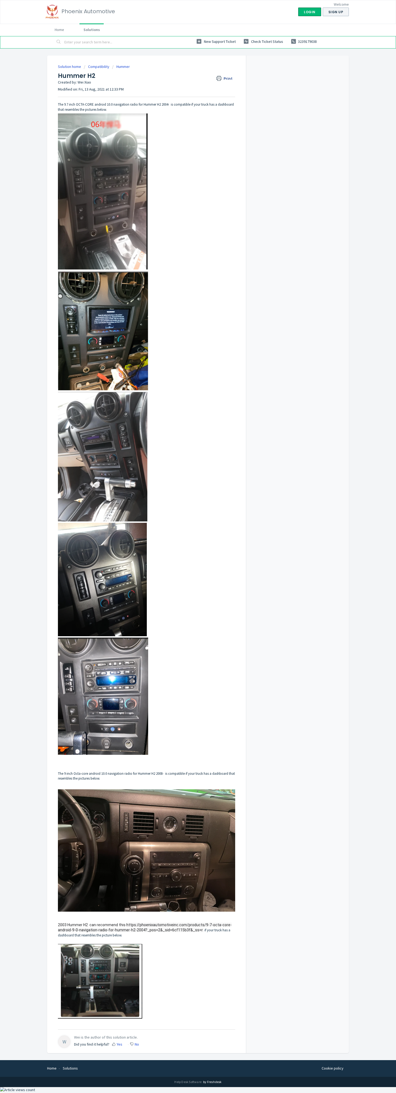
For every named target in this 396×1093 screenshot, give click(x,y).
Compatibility (98, 66)
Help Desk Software (188, 1082)
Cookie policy (332, 1068)
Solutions (92, 29)
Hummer (123, 66)
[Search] (59, 42)
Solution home (70, 66)
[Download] (188, 491)
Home (59, 29)
